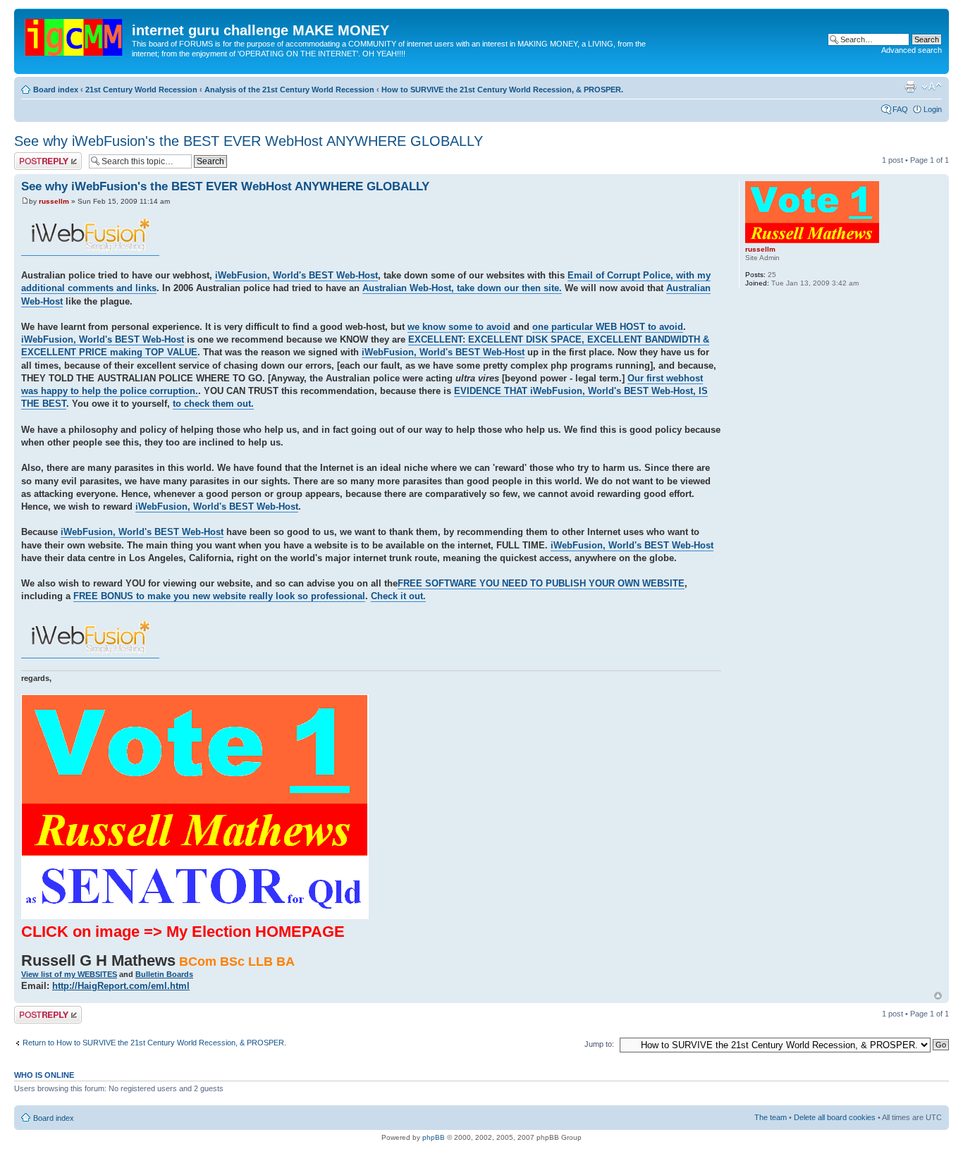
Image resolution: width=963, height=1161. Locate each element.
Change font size (931, 86)
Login (933, 109)
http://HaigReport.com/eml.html (121, 986)
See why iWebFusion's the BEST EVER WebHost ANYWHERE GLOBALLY (248, 141)
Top (938, 996)
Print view (910, 86)
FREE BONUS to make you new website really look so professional (219, 596)
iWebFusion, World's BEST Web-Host (296, 275)
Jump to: (599, 1044)
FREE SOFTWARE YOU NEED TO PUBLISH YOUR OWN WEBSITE (541, 583)
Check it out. (398, 596)
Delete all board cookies (835, 1117)
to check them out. (213, 403)
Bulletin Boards (164, 974)
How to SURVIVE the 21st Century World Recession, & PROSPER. (502, 89)
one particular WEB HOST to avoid (607, 326)
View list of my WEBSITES (69, 974)
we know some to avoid (458, 326)
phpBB (433, 1137)
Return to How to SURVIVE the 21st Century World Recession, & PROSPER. (154, 1042)
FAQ (900, 109)
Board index (55, 89)
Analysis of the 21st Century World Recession (289, 89)
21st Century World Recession (141, 89)
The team (770, 1117)
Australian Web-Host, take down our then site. (462, 288)
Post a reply (34, 156)
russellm (54, 201)
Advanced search (911, 50)
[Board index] (75, 34)
